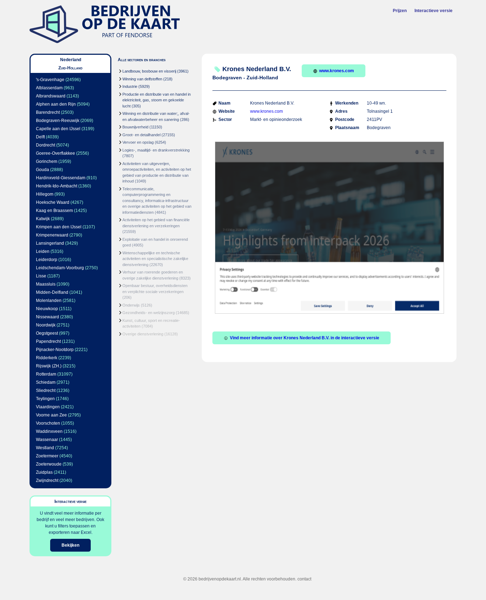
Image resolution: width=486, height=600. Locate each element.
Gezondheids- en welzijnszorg (148, 312)
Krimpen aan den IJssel (58, 226)
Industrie (129, 86)
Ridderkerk (46, 357)
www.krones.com (336, 70)
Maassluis (46, 284)
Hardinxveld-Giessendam (60, 177)
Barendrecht (48, 112)
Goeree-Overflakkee (55, 153)
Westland (45, 447)
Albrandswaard (50, 96)
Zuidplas (44, 472)
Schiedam (46, 382)
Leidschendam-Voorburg (60, 267)
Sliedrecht (46, 390)
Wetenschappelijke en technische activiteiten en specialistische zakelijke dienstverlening (155, 259)
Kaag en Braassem (54, 210)
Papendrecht (48, 341)
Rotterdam (46, 374)
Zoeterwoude (49, 464)
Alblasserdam (49, 87)
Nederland (70, 59)
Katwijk (43, 218)
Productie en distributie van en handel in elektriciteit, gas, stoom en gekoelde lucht (156, 100)
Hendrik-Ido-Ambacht (56, 186)
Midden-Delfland (52, 292)
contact (304, 579)
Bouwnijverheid (135, 127)
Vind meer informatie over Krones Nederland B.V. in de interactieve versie (304, 337)
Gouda (42, 169)
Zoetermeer (47, 455)
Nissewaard (47, 316)
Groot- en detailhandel (141, 135)
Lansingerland (50, 243)
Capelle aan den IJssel (58, 128)
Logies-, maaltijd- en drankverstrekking (156, 150)
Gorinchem (46, 161)
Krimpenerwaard (52, 235)
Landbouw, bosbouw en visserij (149, 71)
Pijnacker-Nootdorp (55, 349)
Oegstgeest (47, 333)
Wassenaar (47, 439)
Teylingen (45, 398)
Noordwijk (46, 325)
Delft (40, 136)
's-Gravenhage (50, 79)
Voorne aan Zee (51, 415)
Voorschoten (48, 423)
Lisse (41, 276)
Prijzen (400, 10)
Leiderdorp (46, 259)
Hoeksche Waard (52, 202)
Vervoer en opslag (138, 142)
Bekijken (70, 545)
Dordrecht (45, 145)
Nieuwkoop (47, 308)
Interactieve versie (433, 10)
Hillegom (44, 194)
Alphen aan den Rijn (56, 104)
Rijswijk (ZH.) (49, 365)
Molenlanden (49, 300)
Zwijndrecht (47, 480)
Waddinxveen (49, 431)
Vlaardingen (48, 406)
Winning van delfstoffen (142, 79)
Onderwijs (131, 305)
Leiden (42, 251)
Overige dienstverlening (142, 334)
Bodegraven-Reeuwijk (57, 120)
